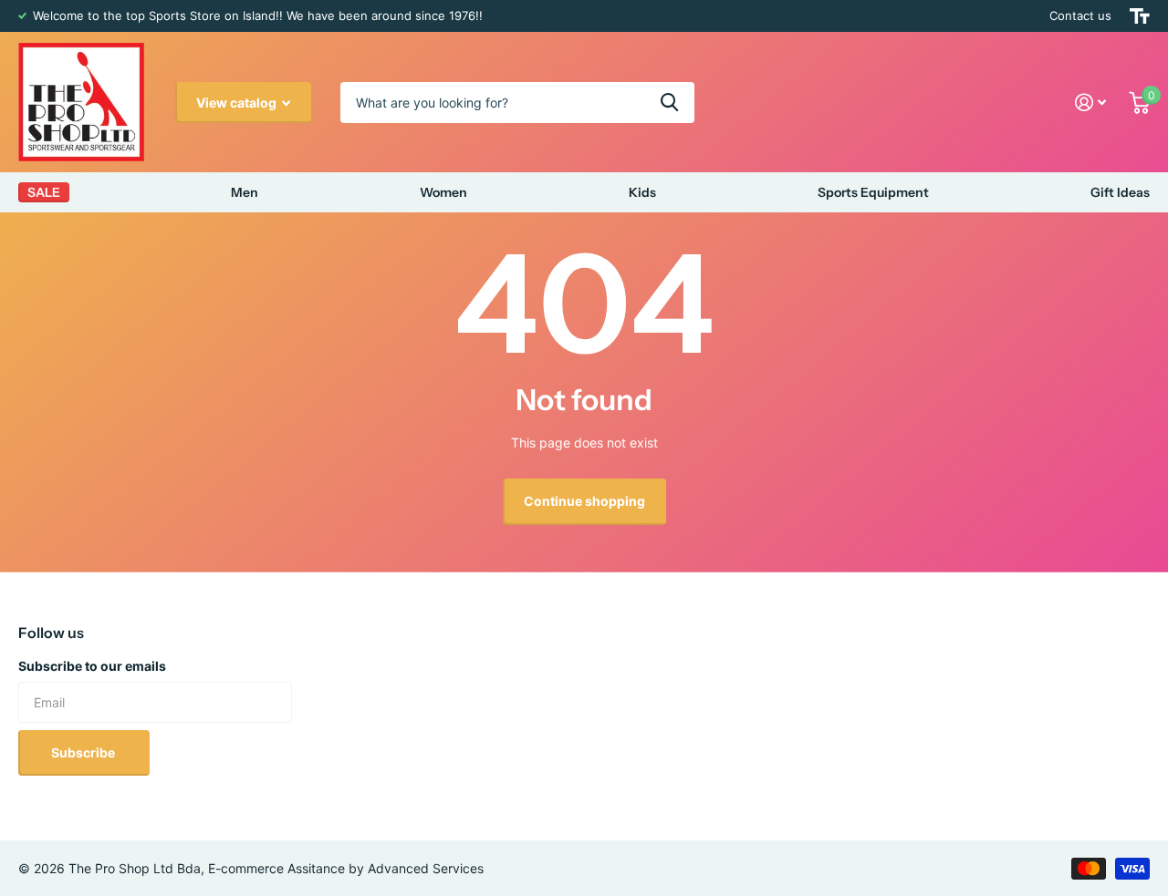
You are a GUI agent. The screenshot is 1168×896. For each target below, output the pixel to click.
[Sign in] (1091, 102)
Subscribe (84, 752)
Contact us (1080, 15)
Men (244, 192)
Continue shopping (584, 501)
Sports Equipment (873, 192)
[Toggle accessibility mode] (1140, 16)
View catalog (237, 102)
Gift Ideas (1120, 192)
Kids (642, 192)
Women (443, 192)
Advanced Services (426, 868)
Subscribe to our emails (92, 666)
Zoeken (669, 102)
